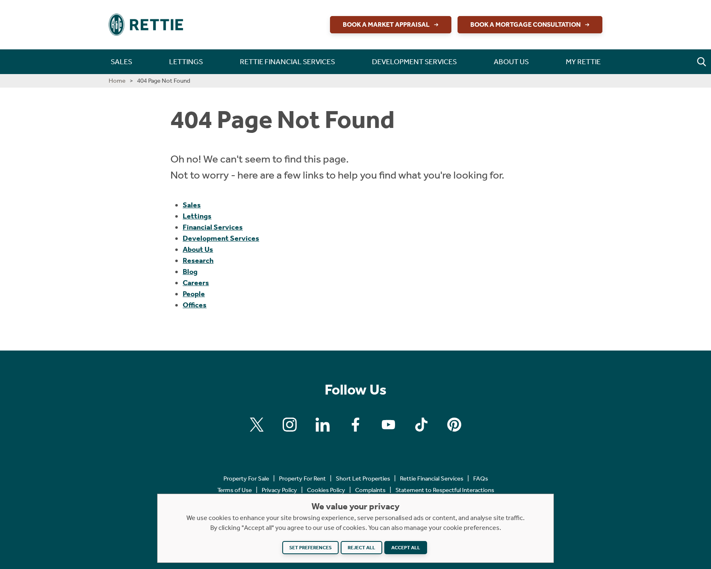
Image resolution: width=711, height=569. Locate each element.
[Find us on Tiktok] (421, 425)
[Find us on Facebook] (355, 425)
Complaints (370, 490)
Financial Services (213, 227)
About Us (198, 249)
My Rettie (583, 61)
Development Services (221, 238)
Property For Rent (302, 478)
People (194, 293)
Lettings (197, 216)
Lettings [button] (186, 61)
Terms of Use (234, 490)
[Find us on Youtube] (388, 425)
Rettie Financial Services (431, 478)
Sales (192, 204)
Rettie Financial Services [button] (287, 61)
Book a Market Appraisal (386, 24)
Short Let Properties (363, 478)
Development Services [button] (414, 61)
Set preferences (310, 547)
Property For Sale (246, 478)
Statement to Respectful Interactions (444, 490)
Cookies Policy (326, 490)
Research (198, 260)
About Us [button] (511, 61)
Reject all (361, 547)
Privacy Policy (279, 490)
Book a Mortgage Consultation (525, 24)
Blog (190, 271)
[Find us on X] (257, 425)
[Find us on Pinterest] (454, 425)
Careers (196, 282)
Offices (195, 304)
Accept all (405, 547)
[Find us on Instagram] (290, 425)
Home (117, 80)
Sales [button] (121, 61)
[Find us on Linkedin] (323, 425)
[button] (701, 61)
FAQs (480, 478)
